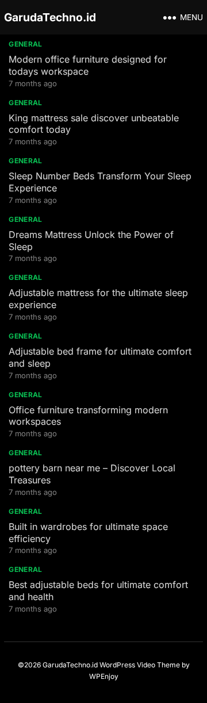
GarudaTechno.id (50, 17)
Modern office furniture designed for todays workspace (88, 65)
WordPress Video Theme (139, 664)
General (26, 44)
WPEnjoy (103, 676)
